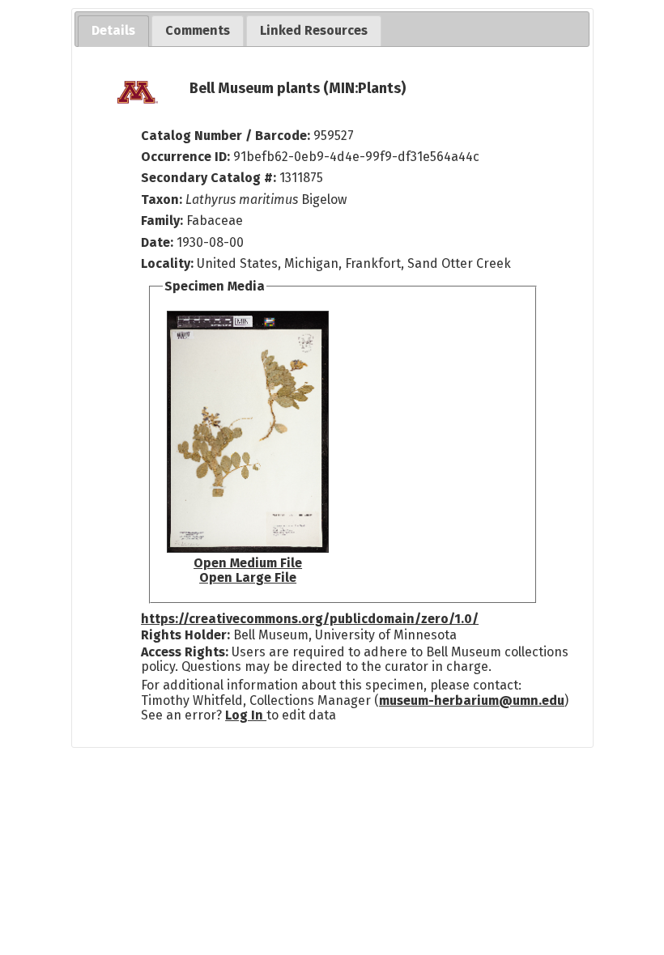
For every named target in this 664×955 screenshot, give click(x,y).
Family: (162, 220)
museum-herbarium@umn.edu (471, 700)
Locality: (167, 263)
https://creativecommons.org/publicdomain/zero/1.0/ (310, 618)
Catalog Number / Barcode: (227, 135)
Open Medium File (248, 563)
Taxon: (161, 199)
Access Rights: (184, 652)
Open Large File (247, 577)
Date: (157, 242)
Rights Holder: (185, 635)
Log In (245, 715)
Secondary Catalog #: (208, 177)
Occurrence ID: (187, 156)
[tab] (113, 31)
